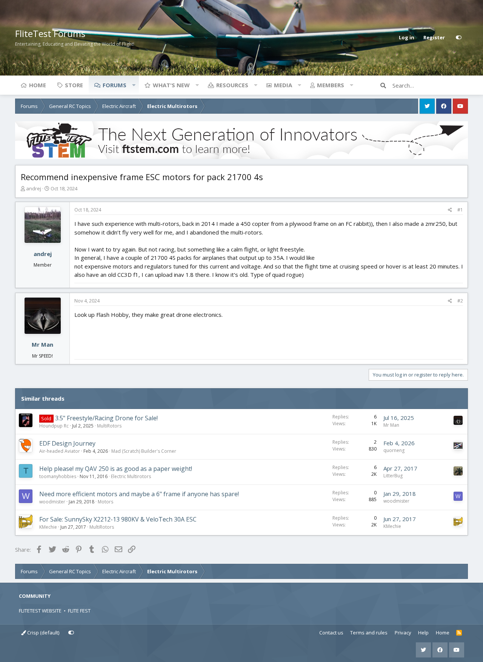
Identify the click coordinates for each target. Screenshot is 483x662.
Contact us (331, 632)
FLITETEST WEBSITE (40, 610)
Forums (114, 85)
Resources (232, 85)
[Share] (450, 209)
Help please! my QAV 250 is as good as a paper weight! (115, 468)
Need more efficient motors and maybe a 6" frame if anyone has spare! (139, 494)
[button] (133, 85)
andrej (33, 188)
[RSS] (459, 633)
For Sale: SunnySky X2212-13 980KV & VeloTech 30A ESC (118, 519)
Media (283, 85)
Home (37, 85)
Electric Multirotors (131, 476)
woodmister (52, 501)
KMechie (48, 527)
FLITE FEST (79, 610)
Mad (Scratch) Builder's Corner (143, 451)
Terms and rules (369, 632)
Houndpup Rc (54, 426)
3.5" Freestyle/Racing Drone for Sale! (106, 418)
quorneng (394, 450)
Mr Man (42, 344)
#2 (460, 301)
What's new (171, 85)
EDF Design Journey (67, 443)
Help (423, 632)
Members (330, 85)
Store (74, 85)
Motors (105, 501)
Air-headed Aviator (59, 451)
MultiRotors (109, 426)
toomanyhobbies (57, 476)
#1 (460, 210)
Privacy (403, 632)
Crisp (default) (42, 632)
